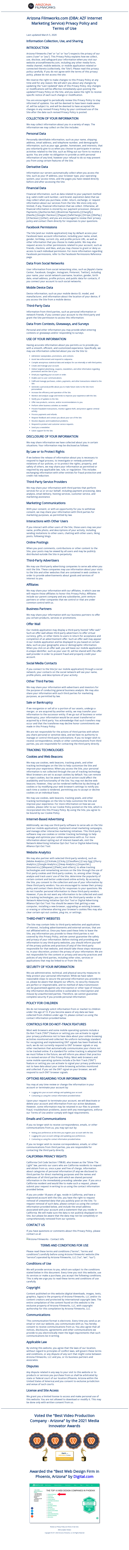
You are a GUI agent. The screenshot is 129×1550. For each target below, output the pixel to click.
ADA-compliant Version (64, 1530)
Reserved (81, 1533)
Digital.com (83, 1476)
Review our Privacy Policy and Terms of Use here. (64, 1527)
